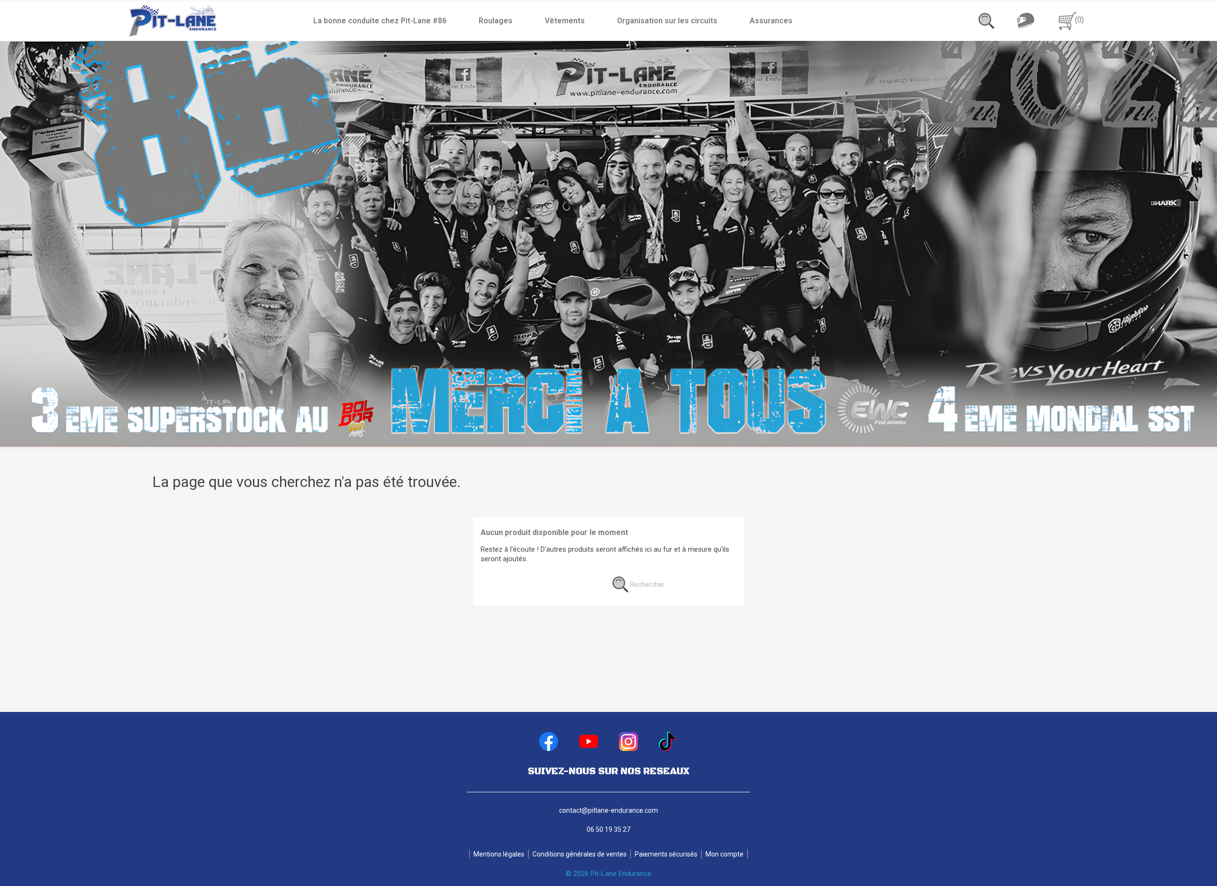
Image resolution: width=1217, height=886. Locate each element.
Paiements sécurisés (666, 854)
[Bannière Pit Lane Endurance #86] (608, 244)
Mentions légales (498, 854)
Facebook (548, 741)
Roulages (495, 20)
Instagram (628, 741)
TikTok (668, 741)
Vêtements (565, 20)
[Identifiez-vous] (1025, 20)
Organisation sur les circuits (667, 20)
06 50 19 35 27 (608, 829)
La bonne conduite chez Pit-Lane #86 (379, 20)
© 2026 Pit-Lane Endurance (608, 873)
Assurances (771, 20)
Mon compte (724, 854)
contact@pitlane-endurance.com (608, 810)
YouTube (588, 741)
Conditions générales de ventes (579, 854)
